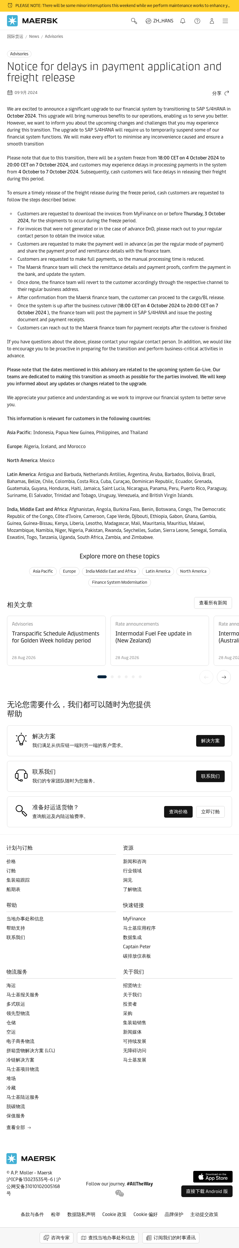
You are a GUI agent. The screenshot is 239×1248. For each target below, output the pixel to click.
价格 (11, 861)
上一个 (206, 677)
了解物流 (132, 889)
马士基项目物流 (22, 1069)
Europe (69, 571)
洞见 (127, 880)
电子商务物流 (20, 1041)
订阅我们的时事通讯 (175, 1237)
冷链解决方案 (20, 1060)
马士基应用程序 (139, 928)
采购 (127, 1013)
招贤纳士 (132, 985)
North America (193, 571)
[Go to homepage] (32, 20)
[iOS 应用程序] (213, 1177)
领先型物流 (18, 1013)
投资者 (130, 1004)
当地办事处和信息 (25, 919)
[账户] (212, 21)
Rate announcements (137, 624)
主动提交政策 (204, 1214)
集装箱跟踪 (18, 880)
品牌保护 (174, 1214)
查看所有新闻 (213, 603)
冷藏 (11, 1088)
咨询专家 (60, 1237)
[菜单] (225, 21)
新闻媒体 (132, 1032)
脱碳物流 (15, 1106)
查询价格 (178, 811)
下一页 (224, 677)
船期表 (13, 889)
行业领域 (132, 871)
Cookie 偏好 (145, 1214)
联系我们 (210, 776)
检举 (55, 1214)
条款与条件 (32, 1214)
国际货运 (15, 36)
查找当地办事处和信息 (111, 1237)
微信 (119, 1193)
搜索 (134, 21)
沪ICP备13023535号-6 (29, 1179)
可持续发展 (134, 1041)
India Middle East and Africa (111, 571)
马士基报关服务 (22, 994)
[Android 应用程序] (207, 1191)
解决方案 (210, 740)
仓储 (11, 1022)
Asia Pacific (43, 571)
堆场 (11, 1078)
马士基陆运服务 (22, 1097)
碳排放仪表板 (137, 956)
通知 (184, 17)
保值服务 (15, 1116)
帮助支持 (197, 21)
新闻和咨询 (134, 861)
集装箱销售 (134, 1022)
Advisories (54, 36)
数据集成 (132, 937)
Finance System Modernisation (119, 582)
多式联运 (15, 1004)
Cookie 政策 (114, 1214)
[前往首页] (31, 1162)
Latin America (158, 571)
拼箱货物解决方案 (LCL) (30, 1050)
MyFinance (134, 919)
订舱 (11, 871)
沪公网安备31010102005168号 (33, 1186)
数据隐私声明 (81, 1214)
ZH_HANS (163, 21)
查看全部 (15, 1127)
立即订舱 (210, 811)
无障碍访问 (134, 1050)
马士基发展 (134, 1060)
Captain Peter (137, 946)
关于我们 (132, 994)
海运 (11, 985)
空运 (11, 1032)
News (34, 36)
